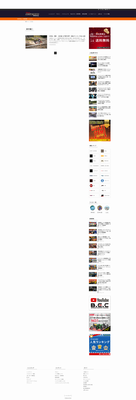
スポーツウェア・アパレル (32, 381)
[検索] (109, 9)
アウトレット (29, 382)
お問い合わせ (85, 390)
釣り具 (28, 377)
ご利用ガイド (85, 371)
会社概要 (85, 382)
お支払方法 (85, 377)
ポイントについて (86, 379)
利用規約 (85, 386)
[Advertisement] (42, 4)
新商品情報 (57, 377)
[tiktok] (104, 9)
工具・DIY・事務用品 (31, 375)
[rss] (108, 9)
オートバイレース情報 (59, 379)
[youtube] (106, 9)
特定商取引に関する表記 (88, 384)
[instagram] (102, 9)
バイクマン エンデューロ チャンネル (62, 382)
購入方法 (85, 375)
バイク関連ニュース (59, 373)
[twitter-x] (100, 9)
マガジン (56, 371)
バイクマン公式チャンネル (60, 381)
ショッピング (68, 395)
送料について (85, 373)
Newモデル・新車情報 (59, 375)
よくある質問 (85, 381)
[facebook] (98, 9)
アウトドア (29, 379)
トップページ (29, 371)
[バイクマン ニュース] (32, 13)
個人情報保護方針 (86, 388)
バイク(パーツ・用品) (31, 373)
